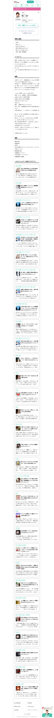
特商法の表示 (17, 706)
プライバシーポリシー (33, 710)
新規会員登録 (30, 1)
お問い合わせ (31, 706)
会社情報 (16, 710)
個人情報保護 (17, 703)
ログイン (37, 1)
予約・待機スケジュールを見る (27, 25)
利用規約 (30, 703)
